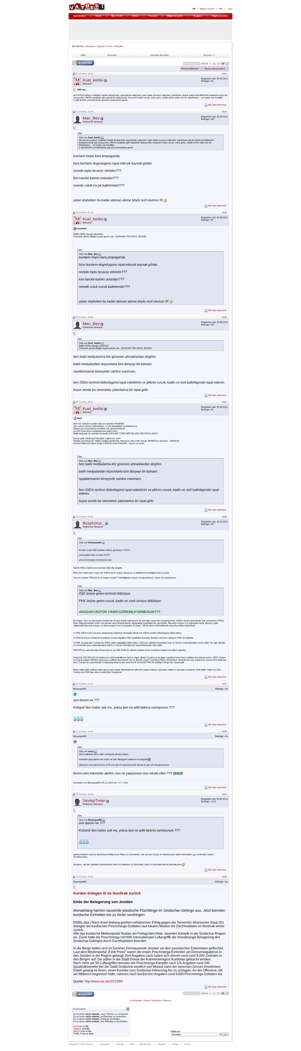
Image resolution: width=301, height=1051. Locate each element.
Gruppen (197, 16)
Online (135, 16)
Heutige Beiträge (159, 55)
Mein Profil (116, 16)
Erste (204, 63)
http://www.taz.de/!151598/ (104, 981)
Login (229, 9)
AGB (131, 1044)
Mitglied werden (207, 9)
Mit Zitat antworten (217, 105)
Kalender (112, 55)
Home (98, 16)
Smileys (77, 1028)
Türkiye (175, 1044)
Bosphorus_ (93, 523)
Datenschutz (145, 1044)
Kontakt (120, 1044)
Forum (187, 1044)
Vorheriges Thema (141, 1000)
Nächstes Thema (160, 1000)
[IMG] (76, 1031)
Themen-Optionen (190, 69)
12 (218, 63)
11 (214, 63)
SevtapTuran (94, 800)
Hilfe (221, 9)
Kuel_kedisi (93, 80)
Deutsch (162, 1044)
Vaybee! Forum (104, 46)
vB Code (77, 1026)
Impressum (105, 1044)
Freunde (153, 16)
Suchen (208, 55)
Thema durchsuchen (214, 69)
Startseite (90, 46)
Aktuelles (118, 46)
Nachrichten (79, 16)
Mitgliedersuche (175, 16)
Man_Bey (91, 118)
